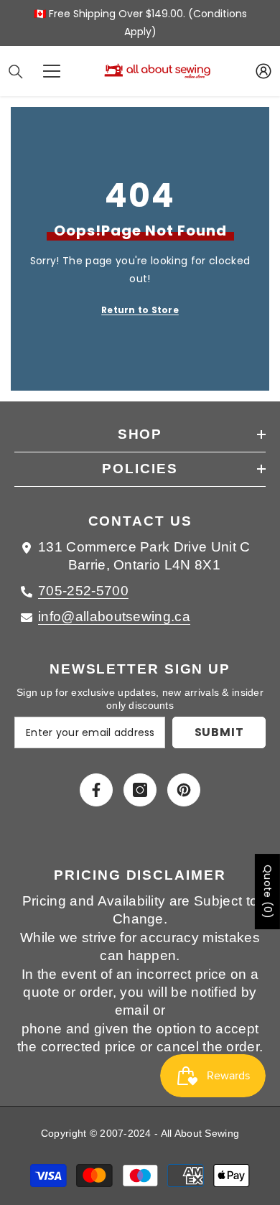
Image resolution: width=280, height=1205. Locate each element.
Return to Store (140, 310)
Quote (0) (268, 891)
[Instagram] (140, 789)
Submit (219, 732)
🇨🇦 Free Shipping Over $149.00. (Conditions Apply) (140, 22)
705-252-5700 (83, 590)
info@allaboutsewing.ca (114, 616)
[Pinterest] (183, 789)
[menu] (51, 71)
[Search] (15, 71)
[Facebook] (96, 789)
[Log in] (263, 71)
